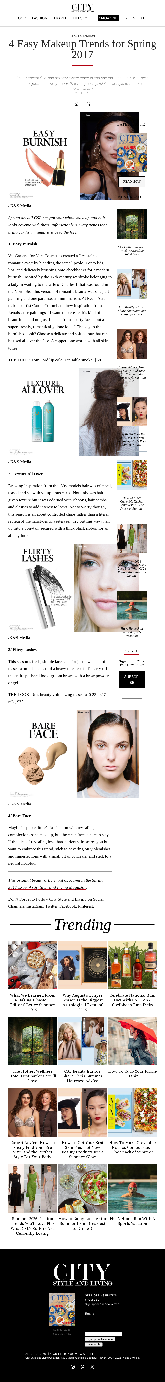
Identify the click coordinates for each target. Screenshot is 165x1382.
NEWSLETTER (58, 1353)
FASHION (89, 35)
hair (91, 500)
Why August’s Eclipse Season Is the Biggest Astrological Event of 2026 (83, 1002)
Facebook (67, 906)
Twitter (51, 906)
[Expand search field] (142, 18)
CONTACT (42, 1353)
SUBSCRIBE (132, 680)
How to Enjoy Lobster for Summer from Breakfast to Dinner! (82, 1223)
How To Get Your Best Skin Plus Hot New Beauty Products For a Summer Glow (132, 440)
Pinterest (85, 906)
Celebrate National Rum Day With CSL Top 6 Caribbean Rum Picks (132, 1000)
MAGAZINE (108, 18)
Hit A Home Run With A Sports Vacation (132, 632)
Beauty (75, 35)
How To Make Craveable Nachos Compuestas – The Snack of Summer (132, 503)
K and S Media (131, 1357)
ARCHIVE (73, 1353)
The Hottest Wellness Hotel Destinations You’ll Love (132, 250)
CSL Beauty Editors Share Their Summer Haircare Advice (132, 310)
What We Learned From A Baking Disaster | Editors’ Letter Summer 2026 (32, 1002)
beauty (38, 880)
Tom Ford (39, 360)
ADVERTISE (87, 1353)
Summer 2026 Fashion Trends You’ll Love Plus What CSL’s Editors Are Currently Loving (132, 568)
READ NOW (132, 181)
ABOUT (29, 1353)
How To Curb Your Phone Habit (132, 1073)
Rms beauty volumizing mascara (59, 694)
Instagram (34, 906)
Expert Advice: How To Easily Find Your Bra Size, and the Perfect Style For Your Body (132, 374)
